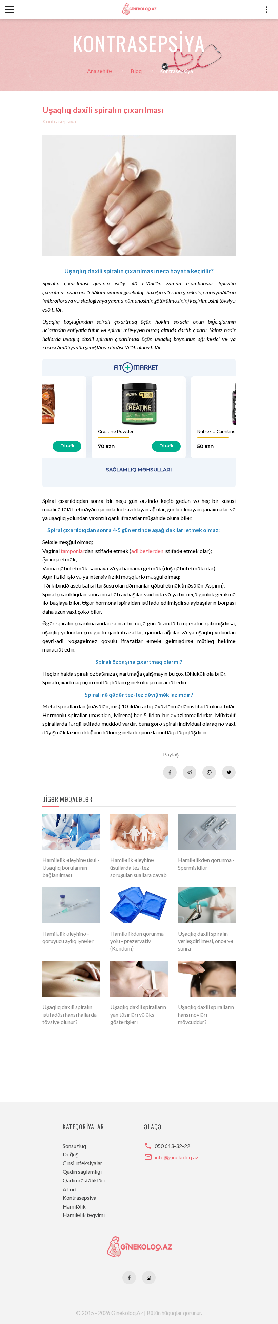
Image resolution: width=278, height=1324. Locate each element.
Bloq (136, 71)
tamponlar (73, 551)
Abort (70, 1189)
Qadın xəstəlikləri (84, 1180)
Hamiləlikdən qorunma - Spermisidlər (206, 864)
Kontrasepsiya (59, 121)
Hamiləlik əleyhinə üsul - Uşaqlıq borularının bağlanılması (70, 867)
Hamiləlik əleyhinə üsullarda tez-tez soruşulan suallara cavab (138, 867)
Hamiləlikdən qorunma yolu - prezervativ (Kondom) (137, 941)
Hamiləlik (74, 1206)
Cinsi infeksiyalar (82, 1163)
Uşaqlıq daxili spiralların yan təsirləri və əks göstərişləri (138, 1014)
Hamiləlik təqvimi (84, 1215)
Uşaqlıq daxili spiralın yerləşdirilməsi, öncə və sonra (205, 941)
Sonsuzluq (74, 1146)
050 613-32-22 (172, 1146)
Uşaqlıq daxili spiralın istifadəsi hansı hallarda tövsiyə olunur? (69, 1014)
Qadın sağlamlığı (82, 1171)
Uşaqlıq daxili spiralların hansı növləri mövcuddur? (206, 1014)
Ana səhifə (99, 71)
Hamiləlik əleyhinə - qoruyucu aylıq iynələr (68, 937)
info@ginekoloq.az (176, 1157)
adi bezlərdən (147, 551)
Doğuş (70, 1154)
